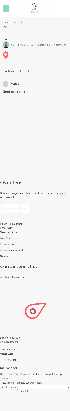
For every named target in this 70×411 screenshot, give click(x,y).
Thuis (5, 22)
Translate (24, 391)
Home (3, 374)
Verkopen (25, 374)
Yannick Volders (19, 45)
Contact (4, 378)
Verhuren (37, 374)
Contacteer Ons (8, 244)
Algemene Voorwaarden (12, 250)
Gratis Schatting (53, 374)
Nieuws (4, 256)
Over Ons (5, 238)
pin (14, 22)
